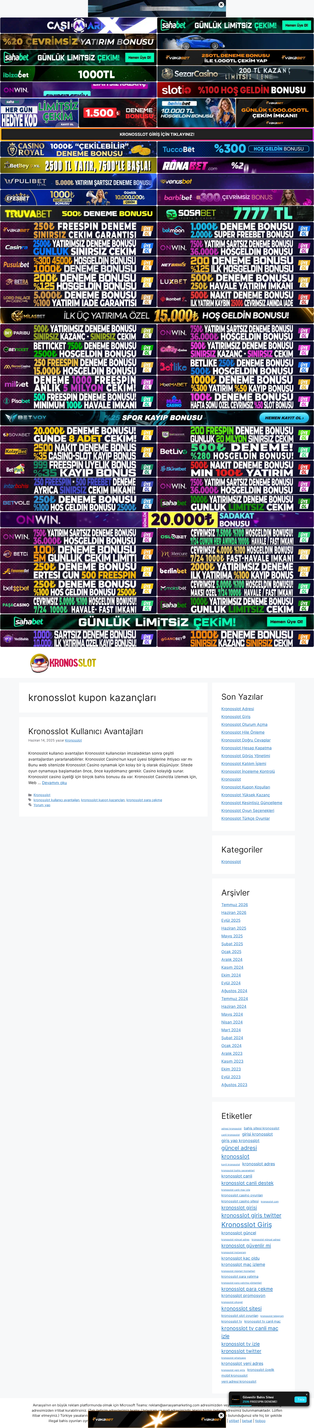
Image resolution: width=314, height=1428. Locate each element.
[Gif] (157, 315)
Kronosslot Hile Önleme (243, 732)
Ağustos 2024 (234, 991)
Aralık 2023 (232, 1053)
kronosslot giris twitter (251, 1215)
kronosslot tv (231, 1321)
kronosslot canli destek (247, 1183)
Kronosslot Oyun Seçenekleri (247, 810)
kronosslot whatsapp (233, 1357)
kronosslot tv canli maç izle (249, 1332)
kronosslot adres (258, 1163)
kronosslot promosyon (243, 1295)
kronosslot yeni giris (233, 1370)
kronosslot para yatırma (239, 1276)
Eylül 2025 (230, 920)
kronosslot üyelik (260, 1370)
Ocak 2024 (231, 1045)
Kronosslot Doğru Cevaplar (246, 740)
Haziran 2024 (233, 1006)
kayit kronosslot (230, 1164)
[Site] (78, 230)
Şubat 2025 (232, 944)
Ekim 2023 (231, 1069)
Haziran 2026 (233, 912)
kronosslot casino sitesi (240, 1201)
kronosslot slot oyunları (239, 1316)
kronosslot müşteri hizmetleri (238, 1271)
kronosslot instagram (233, 1252)
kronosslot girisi (239, 1207)
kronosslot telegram (272, 1316)
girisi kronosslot (257, 1134)
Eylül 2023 (231, 1077)
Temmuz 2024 (234, 998)
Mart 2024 (231, 1030)
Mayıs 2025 (232, 936)
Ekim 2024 (231, 975)
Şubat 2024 (232, 1037)
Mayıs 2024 (232, 1014)
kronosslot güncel (238, 1232)
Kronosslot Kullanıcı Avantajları (85, 731)
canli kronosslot (230, 1134)
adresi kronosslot (231, 1128)
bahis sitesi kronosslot (261, 1128)
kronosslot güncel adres (235, 1239)
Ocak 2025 (231, 951)
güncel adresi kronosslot (239, 1152)
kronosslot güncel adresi (266, 1239)
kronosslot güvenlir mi (246, 1245)
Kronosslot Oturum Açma (244, 724)
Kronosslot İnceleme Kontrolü (248, 771)
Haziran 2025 (233, 928)
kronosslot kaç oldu (240, 1258)
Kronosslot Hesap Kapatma (246, 748)
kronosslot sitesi (241, 1308)
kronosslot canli (236, 1176)
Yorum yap (42, 805)
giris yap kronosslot (240, 1140)
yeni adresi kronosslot (238, 1381)
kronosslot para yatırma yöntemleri (241, 1282)
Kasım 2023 (232, 1061)
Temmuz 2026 (234, 904)
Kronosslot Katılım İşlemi (243, 763)
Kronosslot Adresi (237, 709)
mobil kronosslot (234, 1375)
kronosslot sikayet (232, 1302)
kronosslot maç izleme (243, 1264)
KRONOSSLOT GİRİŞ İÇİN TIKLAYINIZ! (157, 134)
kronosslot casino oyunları (242, 1195)
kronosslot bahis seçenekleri (238, 1170)
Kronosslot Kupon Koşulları (245, 787)
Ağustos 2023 (234, 1084)
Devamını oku (54, 782)
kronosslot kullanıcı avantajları (56, 800)
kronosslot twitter (241, 1351)
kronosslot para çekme (144, 800)
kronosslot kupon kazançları (103, 800)
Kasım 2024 (232, 967)
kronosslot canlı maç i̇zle (235, 1189)
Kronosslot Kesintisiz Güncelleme (251, 802)
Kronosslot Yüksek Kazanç (245, 795)
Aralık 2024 (232, 959)
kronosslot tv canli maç (262, 1321)
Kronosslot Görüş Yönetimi (245, 755)
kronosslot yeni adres (242, 1363)
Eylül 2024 (231, 983)
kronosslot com (270, 1201)
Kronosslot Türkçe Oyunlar (245, 818)
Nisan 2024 (232, 1022)
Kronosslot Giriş (236, 716)
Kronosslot (42, 795)
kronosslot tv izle (240, 1344)
